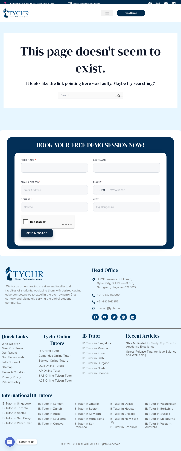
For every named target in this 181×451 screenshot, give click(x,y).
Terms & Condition (14, 372)
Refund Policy (11, 382)
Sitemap (7, 367)
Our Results (9, 352)
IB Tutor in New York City (123, 420)
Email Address (30, 182)
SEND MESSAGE (37, 233)
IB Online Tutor (49, 350)
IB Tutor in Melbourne (160, 418)
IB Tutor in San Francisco (84, 425)
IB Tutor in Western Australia (158, 425)
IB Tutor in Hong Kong (89, 418)
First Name (28, 160)
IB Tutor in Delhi (93, 358)
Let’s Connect (11, 362)
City (96, 199)
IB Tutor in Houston (122, 408)
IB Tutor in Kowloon (87, 413)
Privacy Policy (11, 377)
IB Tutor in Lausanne (52, 418)
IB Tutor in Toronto (15, 408)
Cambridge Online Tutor (55, 355)
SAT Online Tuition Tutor (55, 375)
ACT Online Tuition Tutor (55, 380)
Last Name (99, 160)
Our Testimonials (13, 357)
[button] (107, 13)
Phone (98, 182)
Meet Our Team (12, 348)
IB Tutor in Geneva (50, 423)
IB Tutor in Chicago (122, 413)
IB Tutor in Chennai (95, 373)
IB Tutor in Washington (160, 403)
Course (26, 199)
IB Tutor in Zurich (50, 408)
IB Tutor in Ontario (86, 403)
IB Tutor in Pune (93, 353)
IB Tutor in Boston (86, 408)
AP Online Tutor (49, 370)
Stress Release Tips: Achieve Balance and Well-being (151, 353)
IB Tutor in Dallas (121, 403)
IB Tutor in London (50, 403)
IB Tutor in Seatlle (14, 413)
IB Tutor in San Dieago (17, 418)
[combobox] (99, 190)
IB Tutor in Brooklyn (123, 427)
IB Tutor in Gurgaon (95, 363)
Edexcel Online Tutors (53, 360)
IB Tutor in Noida (93, 368)
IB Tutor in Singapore (16, 403)
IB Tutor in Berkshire (159, 408)
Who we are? (11, 344)
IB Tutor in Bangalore (96, 343)
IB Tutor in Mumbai (95, 348)
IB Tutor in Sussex (157, 413)
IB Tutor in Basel (49, 413)
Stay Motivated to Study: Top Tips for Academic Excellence (151, 344)
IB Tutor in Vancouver (17, 423)
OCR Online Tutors (51, 365)
